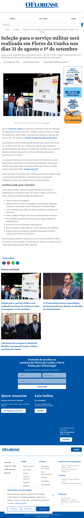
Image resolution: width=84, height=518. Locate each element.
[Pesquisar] (82, 24)
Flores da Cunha (15, 129)
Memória (44, 478)
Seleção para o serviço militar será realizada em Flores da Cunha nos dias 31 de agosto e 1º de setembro (20, 306)
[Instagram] (66, 488)
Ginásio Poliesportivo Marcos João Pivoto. (41, 138)
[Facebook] (61, 488)
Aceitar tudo (43, 509)
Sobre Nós (7, 462)
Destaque (16, 29)
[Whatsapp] (76, 488)
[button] (11, 5)
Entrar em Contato (10, 466)
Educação (26, 486)
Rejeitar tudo (28, 509)
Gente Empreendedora (46, 473)
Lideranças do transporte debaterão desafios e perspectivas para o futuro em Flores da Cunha (19, 346)
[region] (28, 500)
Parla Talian (45, 481)
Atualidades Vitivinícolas (45, 467)
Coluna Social (45, 485)
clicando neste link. (30, 169)
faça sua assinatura (67, 432)
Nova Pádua (27, 470)
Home (7, 29)
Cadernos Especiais (26, 478)
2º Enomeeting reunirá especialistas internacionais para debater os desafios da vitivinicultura (63, 306)
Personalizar (14, 509)
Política (25, 473)
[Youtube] (71, 488)
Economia (26, 482)
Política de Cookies (21, 503)
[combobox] (40, 24)
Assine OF (7, 473)
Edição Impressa (9, 469)
